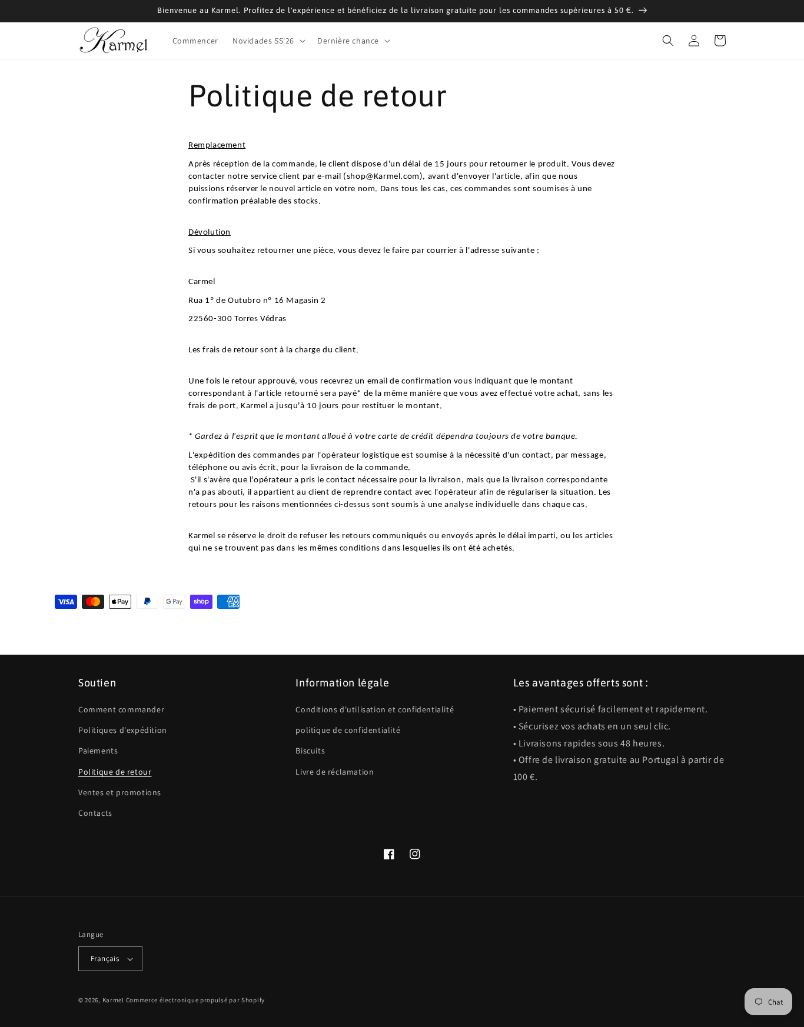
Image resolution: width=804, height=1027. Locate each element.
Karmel (113, 1000)
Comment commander (121, 709)
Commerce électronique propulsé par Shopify (195, 1000)
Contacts (95, 813)
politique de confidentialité (347, 730)
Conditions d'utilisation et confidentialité (374, 709)
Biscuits (310, 750)
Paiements (98, 750)
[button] (267, 40)
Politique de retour (114, 771)
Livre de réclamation (334, 771)
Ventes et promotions (119, 792)
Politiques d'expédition (122, 730)
